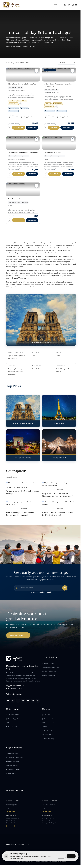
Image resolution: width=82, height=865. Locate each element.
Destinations (16, 46)
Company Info (49, 723)
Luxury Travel (49, 663)
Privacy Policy (13, 753)
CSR (45, 727)
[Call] (9, 127)
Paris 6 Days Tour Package (53, 152)
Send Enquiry (18, 127)
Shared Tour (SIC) (14, 108)
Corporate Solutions (51, 667)
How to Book (13, 765)
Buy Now (54, 127)
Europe (25, 46)
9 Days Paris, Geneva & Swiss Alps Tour (22, 84)
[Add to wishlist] (36, 71)
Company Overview (51, 719)
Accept (71, 856)
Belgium (10, 159)
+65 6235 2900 (13, 715)
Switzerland (11, 90)
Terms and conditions (38, 592)
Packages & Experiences (16, 844)
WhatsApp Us (13, 719)
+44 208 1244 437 (47, 826)
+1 (20, 103)
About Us (47, 715)
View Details (32, 127)
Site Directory (49, 739)
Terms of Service (57, 861)
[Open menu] (76, 5)
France (18, 90)
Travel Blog (48, 735)
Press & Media (13, 761)
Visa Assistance (50, 671)
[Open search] (65, 5)
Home (8, 46)
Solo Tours (12, 100)
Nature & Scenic (22, 100)
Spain (58, 92)
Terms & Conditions (15, 757)
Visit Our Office (14, 727)
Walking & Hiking (14, 103)
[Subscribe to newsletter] (64, 588)
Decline (61, 856)
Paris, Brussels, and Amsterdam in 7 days (23, 152)
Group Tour (25, 108)
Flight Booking (49, 675)
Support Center (14, 769)
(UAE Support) (10, 826)
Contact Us (48, 731)
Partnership (12, 773)
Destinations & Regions (16, 839)
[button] (56, 5)
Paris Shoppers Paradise (17, 199)
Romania (22, 90)
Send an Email (13, 723)
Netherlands (21, 159)
